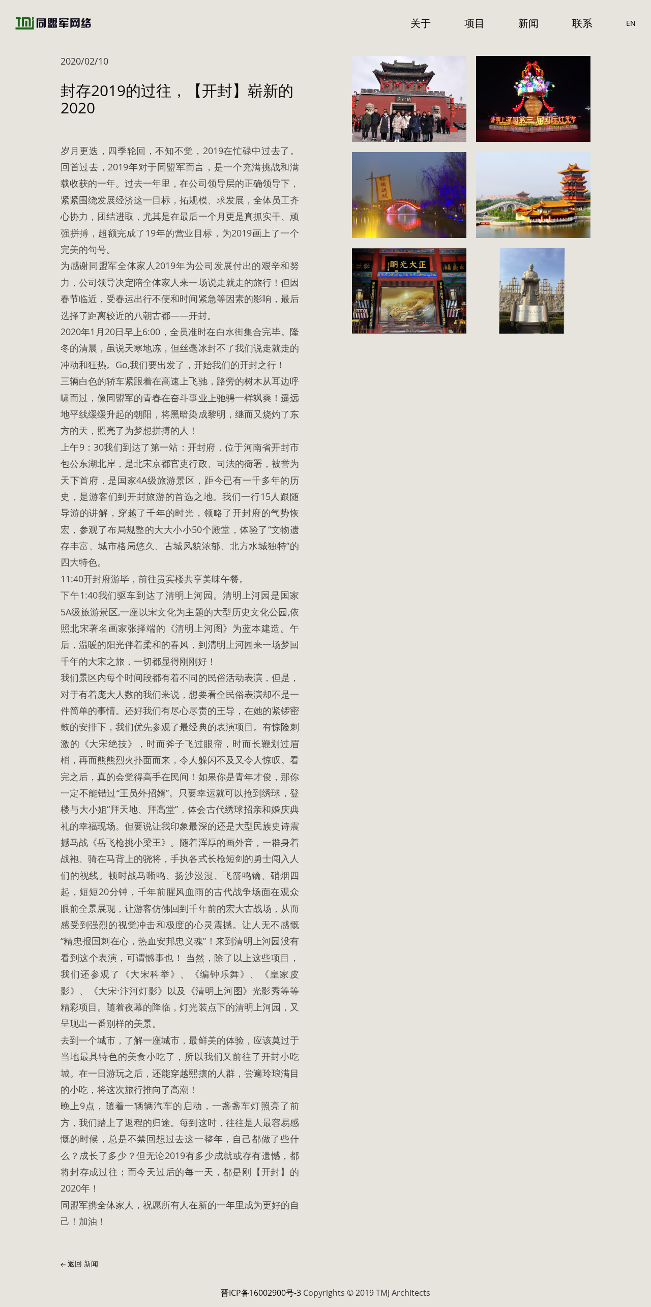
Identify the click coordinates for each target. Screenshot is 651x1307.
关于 (420, 23)
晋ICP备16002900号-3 (261, 1292)
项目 (474, 23)
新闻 (528, 23)
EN (631, 23)
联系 (582, 23)
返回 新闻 (82, 1263)
